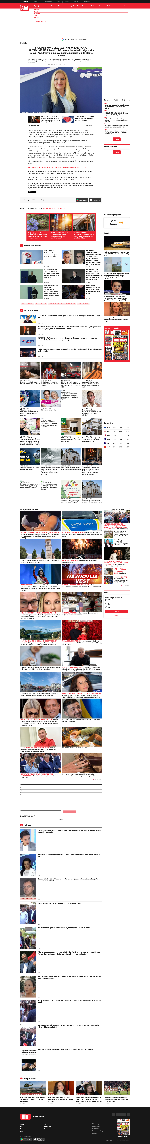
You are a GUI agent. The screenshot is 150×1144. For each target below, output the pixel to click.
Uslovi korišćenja (98, 1131)
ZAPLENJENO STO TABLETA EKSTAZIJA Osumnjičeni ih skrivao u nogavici (84, 118)
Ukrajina (37, 13)
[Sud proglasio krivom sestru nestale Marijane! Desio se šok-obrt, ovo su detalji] (117, 309)
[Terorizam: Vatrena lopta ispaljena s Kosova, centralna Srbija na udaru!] (117, 345)
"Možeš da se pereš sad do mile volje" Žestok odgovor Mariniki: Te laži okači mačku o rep (116, 132)
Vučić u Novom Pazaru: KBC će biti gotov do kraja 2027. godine (60, 903)
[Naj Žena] (58, 1)
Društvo (36, 9)
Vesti (52, 6)
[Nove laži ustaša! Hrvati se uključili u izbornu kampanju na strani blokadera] (28, 1060)
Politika (36, 11)
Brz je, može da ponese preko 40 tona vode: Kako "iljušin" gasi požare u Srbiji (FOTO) (116, 253)
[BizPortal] (36, 2)
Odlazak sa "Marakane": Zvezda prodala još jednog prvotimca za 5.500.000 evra (116, 126)
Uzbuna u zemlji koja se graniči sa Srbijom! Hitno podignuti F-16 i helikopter (32, 1099)
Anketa (106, 592)
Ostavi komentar (69, 812)
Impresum (95, 1128)
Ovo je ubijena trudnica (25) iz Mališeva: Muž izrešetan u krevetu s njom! (60, 1099)
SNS (23, 304)
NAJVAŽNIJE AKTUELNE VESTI (55, 209)
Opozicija (30, 304)
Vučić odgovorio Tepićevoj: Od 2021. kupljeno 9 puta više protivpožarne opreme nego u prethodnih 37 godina (117, 114)
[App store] (95, 200)
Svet (35, 15)
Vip (78, 6)
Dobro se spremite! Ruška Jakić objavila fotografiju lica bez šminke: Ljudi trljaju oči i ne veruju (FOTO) (115, 298)
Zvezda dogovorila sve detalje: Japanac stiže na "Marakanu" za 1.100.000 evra (116, 1099)
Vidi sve (116, 139)
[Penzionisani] (87, 2)
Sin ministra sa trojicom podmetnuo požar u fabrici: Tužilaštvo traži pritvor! (117, 106)
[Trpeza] (67, 2)
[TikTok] (121, 1114)
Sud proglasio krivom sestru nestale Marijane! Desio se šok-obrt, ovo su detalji (116, 319)
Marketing (95, 1124)
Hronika (65, 6)
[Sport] (76, 2)
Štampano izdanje (40, 21)
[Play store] (82, 200)
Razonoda (85, 6)
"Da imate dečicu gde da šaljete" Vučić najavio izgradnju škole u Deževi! (64, 928)
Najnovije (36, 6)
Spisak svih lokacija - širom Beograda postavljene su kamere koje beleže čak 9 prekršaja (116, 120)
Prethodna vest (33, 125)
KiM (35, 19)
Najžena (93, 6)
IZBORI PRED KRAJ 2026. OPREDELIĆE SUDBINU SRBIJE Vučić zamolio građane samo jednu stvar (51, 273)
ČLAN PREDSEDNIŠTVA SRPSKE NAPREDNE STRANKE (62, 304)
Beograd (36, 17)
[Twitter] (128, 1114)
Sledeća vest (89, 125)
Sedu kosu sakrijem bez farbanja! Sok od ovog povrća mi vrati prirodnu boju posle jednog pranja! (89, 1099)
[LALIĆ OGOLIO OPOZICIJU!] (28, 319)
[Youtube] (124, 1114)
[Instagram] (117, 1114)
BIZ (58, 6)
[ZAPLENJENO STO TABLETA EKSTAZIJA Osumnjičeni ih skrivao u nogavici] (68, 119)
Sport (72, 6)
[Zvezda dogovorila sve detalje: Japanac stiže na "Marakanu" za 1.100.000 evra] (117, 1088)
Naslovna (45, 6)
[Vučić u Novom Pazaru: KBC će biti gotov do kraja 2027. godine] (28, 913)
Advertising (96, 1126)
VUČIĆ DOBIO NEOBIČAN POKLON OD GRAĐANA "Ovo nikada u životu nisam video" (93, 289)
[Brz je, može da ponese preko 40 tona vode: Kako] (117, 243)
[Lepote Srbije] (48, 2)
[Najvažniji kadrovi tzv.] (28, 889)
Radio (108, 6)
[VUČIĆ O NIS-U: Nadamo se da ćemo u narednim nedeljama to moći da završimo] (31, 257)
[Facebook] (113, 1114)
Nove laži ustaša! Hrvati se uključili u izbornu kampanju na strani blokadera (65, 1049)
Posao (94, 1133)
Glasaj (117, 611)
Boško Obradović (41, 304)
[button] (68, 64)
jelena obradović (83, 304)
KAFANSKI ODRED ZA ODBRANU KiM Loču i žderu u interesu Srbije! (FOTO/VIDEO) (57, 167)
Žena (46, 1129)
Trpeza (101, 6)
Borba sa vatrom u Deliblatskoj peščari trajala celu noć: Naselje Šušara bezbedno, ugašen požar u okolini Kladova (116, 276)
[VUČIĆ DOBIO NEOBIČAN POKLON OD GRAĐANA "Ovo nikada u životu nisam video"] (73, 292)
